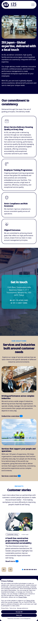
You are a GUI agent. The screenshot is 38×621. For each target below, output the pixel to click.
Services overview (9, 476)
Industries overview (10, 416)
